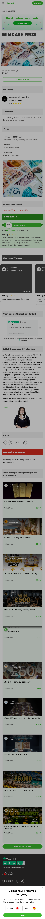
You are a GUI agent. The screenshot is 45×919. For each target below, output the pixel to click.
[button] (13, 908)
